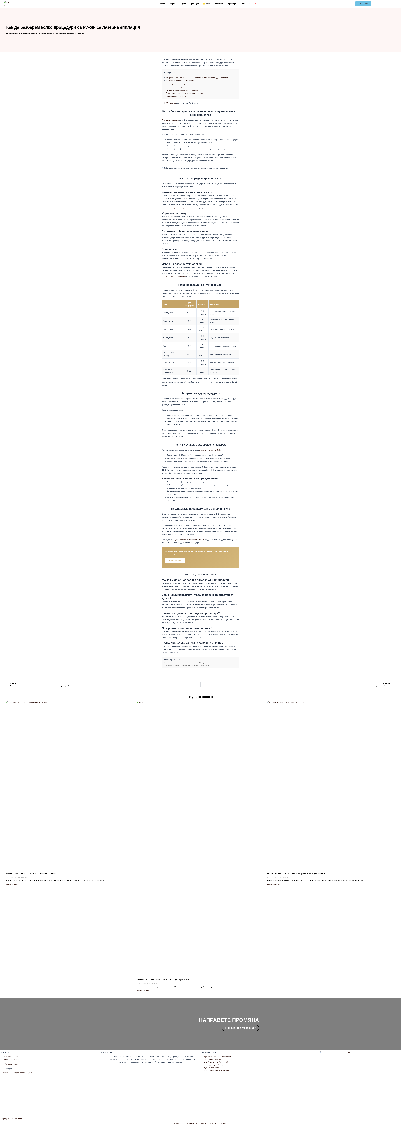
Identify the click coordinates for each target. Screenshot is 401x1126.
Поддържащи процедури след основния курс (184, 93)
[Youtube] (351, 1105)
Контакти (219, 4)
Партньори (231, 4)
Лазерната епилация (170, 120)
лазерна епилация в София (210, 450)
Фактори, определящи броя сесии (180, 81)
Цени (183, 4)
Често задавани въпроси (176, 96)
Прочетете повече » (12, 884)
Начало (162, 4)
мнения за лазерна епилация (174, 277)
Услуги (172, 4)
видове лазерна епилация (175, 208)
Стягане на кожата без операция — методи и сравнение (163, 980)
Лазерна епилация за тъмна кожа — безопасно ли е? (31, 873)
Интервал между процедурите (178, 87)
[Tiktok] (351, 1111)
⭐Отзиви (207, 4)
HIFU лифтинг (170, 103)
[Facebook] (351, 1102)
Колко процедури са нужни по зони (180, 84)
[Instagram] (351, 1108)
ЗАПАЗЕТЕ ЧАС (174, 560)
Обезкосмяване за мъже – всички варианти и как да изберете (296, 873)
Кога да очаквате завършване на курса (182, 90)
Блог (242, 4)
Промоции (194, 4)
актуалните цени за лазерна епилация (188, 540)
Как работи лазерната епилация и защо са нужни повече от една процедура (197, 78)
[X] (351, 1114)
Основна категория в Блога (23, 33)
